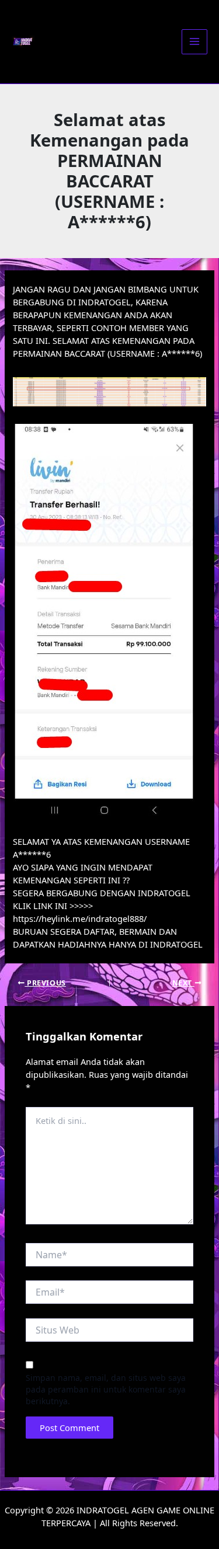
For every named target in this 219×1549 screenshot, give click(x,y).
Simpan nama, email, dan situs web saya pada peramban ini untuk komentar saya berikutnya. (106, 1389)
